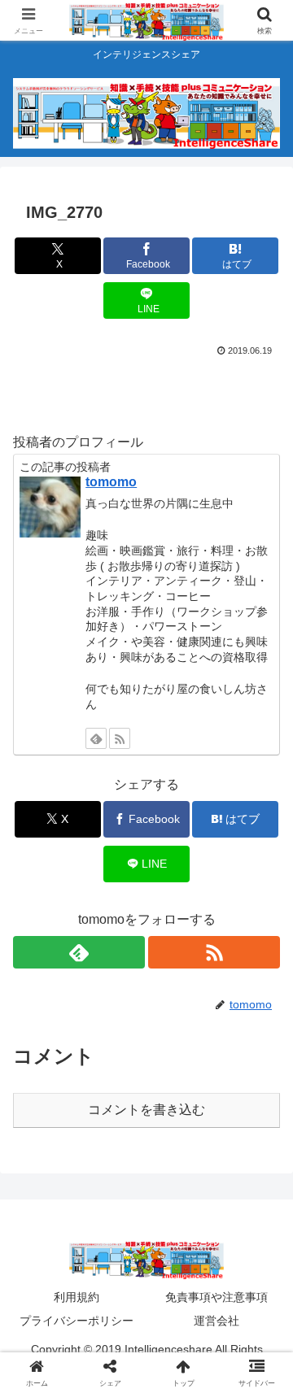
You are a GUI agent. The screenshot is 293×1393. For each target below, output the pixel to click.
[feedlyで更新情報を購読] (96, 738)
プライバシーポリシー (76, 1320)
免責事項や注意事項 (216, 1297)
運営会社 (216, 1320)
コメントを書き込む (146, 1110)
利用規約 (76, 1297)
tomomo (111, 482)
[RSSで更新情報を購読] (119, 738)
